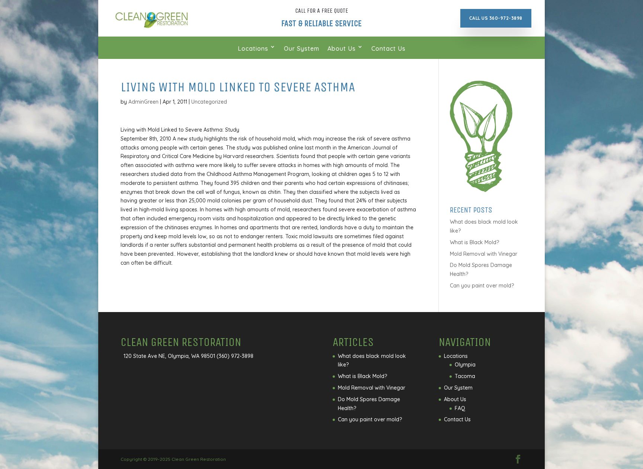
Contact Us (388, 48)
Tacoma (465, 376)
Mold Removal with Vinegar (483, 254)
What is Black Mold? (474, 242)
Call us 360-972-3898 (495, 18)
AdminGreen (143, 101)
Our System (301, 48)
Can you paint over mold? (482, 285)
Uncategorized (209, 101)
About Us (341, 48)
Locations (253, 48)
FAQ (460, 408)
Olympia (465, 364)
